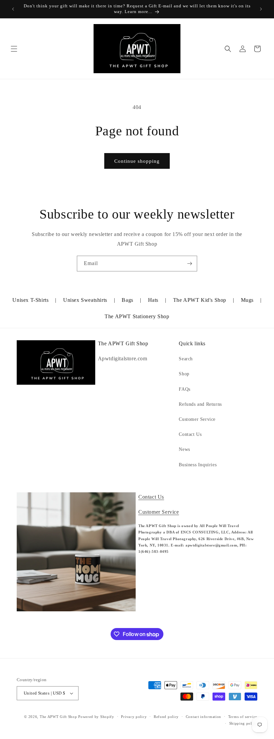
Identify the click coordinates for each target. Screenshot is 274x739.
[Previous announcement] (13, 9)
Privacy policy (134, 717)
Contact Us (190, 434)
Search (186, 358)
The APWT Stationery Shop (137, 316)
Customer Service (197, 419)
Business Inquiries (198, 464)
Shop (184, 373)
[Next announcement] (261, 9)
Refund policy (166, 717)
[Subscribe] (189, 263)
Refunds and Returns (200, 404)
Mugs (247, 300)
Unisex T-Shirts (30, 300)
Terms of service (242, 717)
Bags (127, 300)
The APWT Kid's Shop (199, 300)
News (184, 449)
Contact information (203, 717)
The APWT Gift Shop (58, 717)
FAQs (184, 389)
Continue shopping (137, 161)
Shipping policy (243, 723)
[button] (14, 48)
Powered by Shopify (96, 717)
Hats (153, 300)
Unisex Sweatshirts (85, 300)
